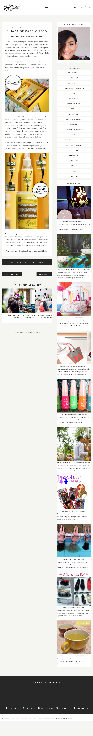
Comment (41, 262)
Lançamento (27, 27)
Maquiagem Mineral (74, 129)
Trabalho (74, 160)
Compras (73, 78)
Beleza (9, 27)
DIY (73, 93)
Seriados (73, 155)
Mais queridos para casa (46, 682)
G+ (26, 262)
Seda (26, 62)
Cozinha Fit (74, 83)
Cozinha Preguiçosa (74, 88)
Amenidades (74, 72)
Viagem (73, 166)
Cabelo (16, 27)
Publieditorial (41, 27)
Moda (74, 134)
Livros (73, 124)
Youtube (74, 176)
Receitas (74, 150)
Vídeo (74, 171)
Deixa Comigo (74, 103)
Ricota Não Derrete (13, 718)
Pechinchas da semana (74, 140)
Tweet (11, 262)
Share (19, 262)
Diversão (73, 114)
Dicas (74, 109)
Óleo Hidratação (24, 117)
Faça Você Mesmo (73, 119)
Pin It (33, 262)
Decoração (74, 98)
